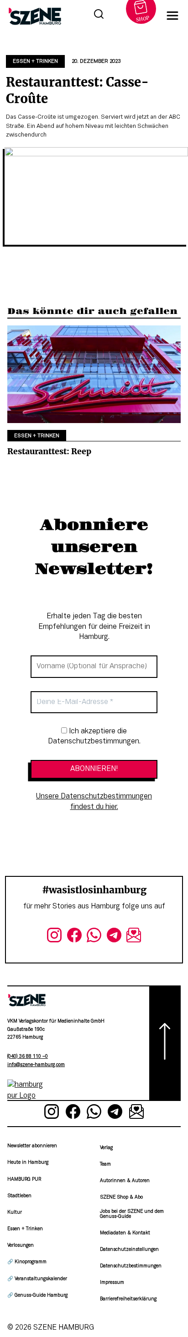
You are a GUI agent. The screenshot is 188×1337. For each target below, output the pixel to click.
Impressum (112, 1283)
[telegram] (114, 937)
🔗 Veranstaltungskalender (37, 1279)
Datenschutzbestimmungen (131, 1266)
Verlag (106, 1148)
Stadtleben (19, 1196)
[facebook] (74, 937)
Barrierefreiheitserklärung (128, 1299)
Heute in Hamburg (27, 1163)
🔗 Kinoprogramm (27, 1262)
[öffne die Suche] (99, 15)
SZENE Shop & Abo (121, 1197)
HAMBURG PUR (24, 1179)
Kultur (14, 1212)
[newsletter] (134, 937)
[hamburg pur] (27, 1096)
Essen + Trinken (35, 61)
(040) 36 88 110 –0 (27, 1057)
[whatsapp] (94, 937)
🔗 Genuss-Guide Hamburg (37, 1295)
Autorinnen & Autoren (125, 1181)
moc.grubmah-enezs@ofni (36, 1065)
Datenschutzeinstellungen (129, 1250)
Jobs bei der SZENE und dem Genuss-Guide (132, 1214)
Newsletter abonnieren (32, 1146)
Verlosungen (20, 1245)
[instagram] (54, 937)
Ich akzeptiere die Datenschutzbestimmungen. (94, 736)
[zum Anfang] (165, 1043)
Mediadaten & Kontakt (125, 1233)
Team (105, 1164)
